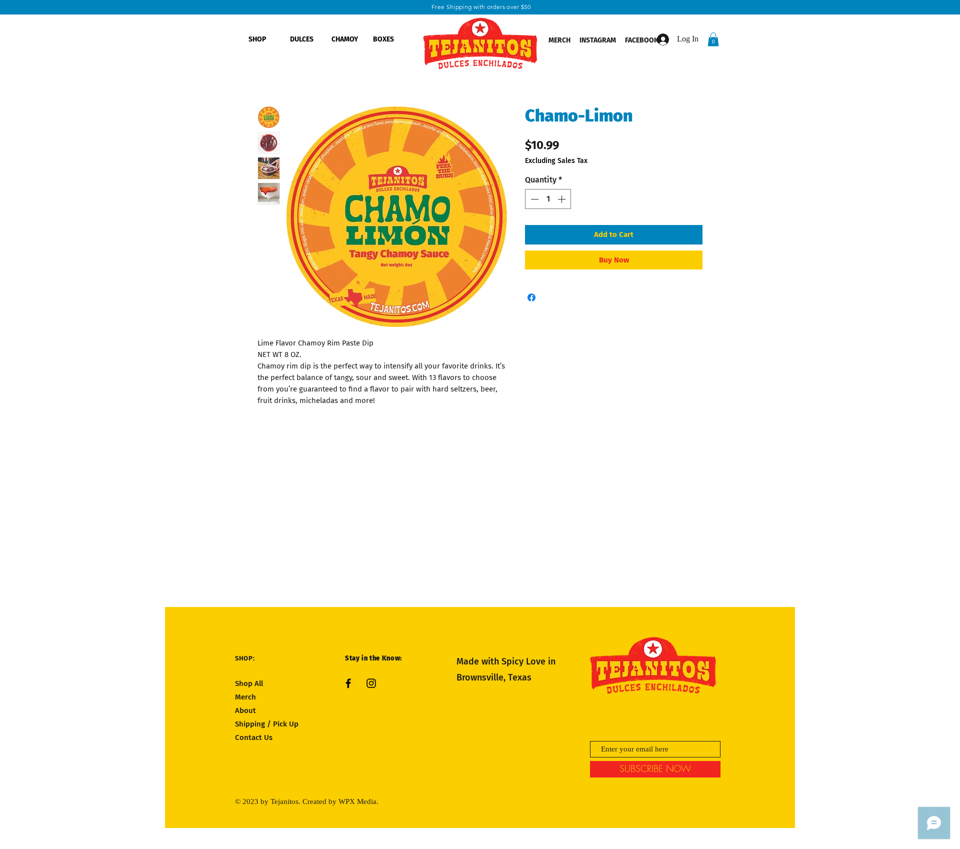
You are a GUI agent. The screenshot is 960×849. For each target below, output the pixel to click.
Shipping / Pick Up (267, 724)
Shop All (249, 683)
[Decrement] (533, 199)
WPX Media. (358, 802)
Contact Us (253, 737)
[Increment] (563, 199)
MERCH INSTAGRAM (582, 40)
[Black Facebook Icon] (348, 683)
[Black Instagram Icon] (371, 683)
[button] (713, 39)
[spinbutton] (548, 199)
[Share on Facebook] (532, 298)
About (245, 710)
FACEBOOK (643, 40)
